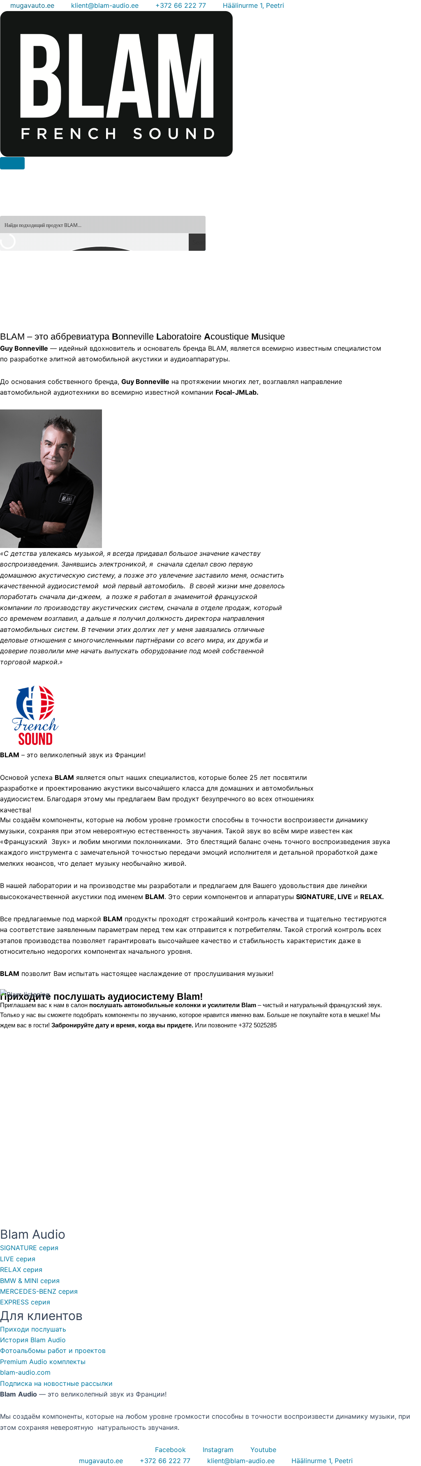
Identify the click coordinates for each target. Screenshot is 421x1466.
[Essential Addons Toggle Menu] (12, 163)
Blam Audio (32, 1234)
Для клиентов (41, 1315)
